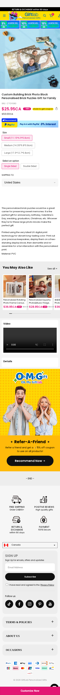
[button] (4, 16)
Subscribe (30, 576)
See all (51, 268)
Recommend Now (28, 461)
